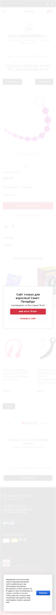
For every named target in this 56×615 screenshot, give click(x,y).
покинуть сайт (28, 318)
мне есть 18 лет (28, 311)
